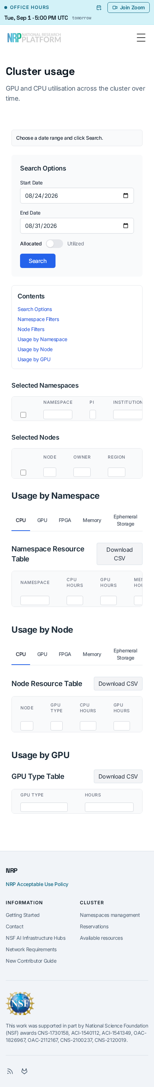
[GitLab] (24, 1071)
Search (38, 260)
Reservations (94, 926)
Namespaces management (110, 915)
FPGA (65, 520)
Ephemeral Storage (125, 520)
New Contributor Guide (31, 961)
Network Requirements (31, 949)
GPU (42, 520)
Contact (14, 926)
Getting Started (23, 915)
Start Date (31, 182)
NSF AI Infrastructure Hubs (36, 938)
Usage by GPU (34, 359)
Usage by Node (35, 349)
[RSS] (10, 1071)
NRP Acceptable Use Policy (37, 884)
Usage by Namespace (42, 339)
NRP (12, 870)
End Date (30, 213)
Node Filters (31, 329)
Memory (92, 520)
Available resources (101, 938)
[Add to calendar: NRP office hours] (99, 7)
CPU (21, 520)
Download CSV (119, 554)
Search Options (35, 309)
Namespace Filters (38, 319)
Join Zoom (132, 7)
